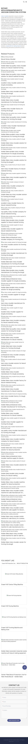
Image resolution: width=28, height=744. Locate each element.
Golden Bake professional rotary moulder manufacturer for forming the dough (13, 406)
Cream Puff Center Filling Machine (12, 584)
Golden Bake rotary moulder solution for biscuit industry (14, 466)
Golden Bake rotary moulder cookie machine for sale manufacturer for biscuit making (12, 492)
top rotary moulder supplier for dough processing (13, 295)
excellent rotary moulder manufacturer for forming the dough (13, 127)
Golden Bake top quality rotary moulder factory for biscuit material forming (13, 67)
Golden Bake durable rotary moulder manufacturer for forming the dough (12, 271)
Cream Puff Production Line (8, 563)
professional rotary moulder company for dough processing (13, 356)
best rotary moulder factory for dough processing (13, 397)
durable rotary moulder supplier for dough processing (12, 313)
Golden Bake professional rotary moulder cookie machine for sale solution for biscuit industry (11, 500)
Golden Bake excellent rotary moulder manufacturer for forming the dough (13, 135)
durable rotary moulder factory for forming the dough (12, 109)
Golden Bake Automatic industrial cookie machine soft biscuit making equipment (14, 652)
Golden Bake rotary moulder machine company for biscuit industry (13, 440)
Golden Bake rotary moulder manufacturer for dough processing (12, 373)
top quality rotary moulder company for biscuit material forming (13, 212)
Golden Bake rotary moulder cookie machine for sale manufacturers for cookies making (12, 526)
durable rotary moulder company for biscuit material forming (12, 187)
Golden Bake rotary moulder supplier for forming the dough (13, 178)
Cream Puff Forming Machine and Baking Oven (11, 628)
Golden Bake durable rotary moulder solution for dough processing (12, 288)
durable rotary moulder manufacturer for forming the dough (14, 254)
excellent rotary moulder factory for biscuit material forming (12, 204)
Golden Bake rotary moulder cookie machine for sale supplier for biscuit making (12, 509)
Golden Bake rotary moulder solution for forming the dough (14, 92)
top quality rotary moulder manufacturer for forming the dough (14, 431)
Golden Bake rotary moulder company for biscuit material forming (13, 321)
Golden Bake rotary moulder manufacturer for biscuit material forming (11, 339)
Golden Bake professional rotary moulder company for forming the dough (12, 238)
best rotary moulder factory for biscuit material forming (13, 170)
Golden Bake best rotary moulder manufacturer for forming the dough (12, 263)
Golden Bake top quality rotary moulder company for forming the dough (13, 118)
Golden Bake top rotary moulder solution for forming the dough (14, 195)
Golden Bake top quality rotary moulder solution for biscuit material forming (13, 75)
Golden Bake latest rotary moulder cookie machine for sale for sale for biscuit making (12, 535)
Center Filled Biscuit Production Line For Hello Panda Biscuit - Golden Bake (14, 675)
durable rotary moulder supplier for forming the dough (12, 423)
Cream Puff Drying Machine (10, 606)
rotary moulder (4, 16)
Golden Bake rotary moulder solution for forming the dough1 (14, 161)
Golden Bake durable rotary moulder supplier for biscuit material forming (12, 221)
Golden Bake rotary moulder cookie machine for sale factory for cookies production (12, 517)
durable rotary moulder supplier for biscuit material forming (12, 230)
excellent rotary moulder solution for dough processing (12, 84)
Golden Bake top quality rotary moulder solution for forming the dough (13, 330)
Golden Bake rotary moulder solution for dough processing (14, 144)
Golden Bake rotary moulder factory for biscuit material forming (13, 381)
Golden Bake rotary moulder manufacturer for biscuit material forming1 (11, 390)
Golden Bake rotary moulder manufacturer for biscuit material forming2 (11, 414)
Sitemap (17, 741)
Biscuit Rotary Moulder (8, 59)
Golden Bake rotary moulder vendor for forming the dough (13, 543)
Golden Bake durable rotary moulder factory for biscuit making (12, 474)
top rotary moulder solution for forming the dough (13, 245)
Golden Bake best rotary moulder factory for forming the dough (11, 347)
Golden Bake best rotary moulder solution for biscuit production (11, 449)
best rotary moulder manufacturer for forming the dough (13, 304)
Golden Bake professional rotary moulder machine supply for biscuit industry (12, 457)
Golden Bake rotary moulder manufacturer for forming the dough (12, 101)
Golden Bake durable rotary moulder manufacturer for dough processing (12, 152)
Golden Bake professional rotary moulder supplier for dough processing (13, 280)
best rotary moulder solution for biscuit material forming (13, 364)
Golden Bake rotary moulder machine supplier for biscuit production (13, 483)
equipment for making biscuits (13, 46)
